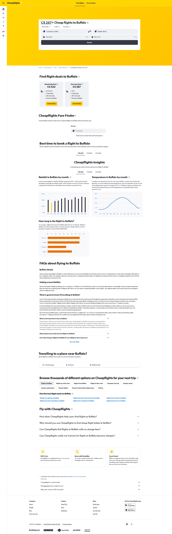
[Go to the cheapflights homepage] (14, 3)
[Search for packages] (3, 22)
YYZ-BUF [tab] (98, 153)
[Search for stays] (3, 13)
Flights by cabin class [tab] (63, 383)
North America (48, 67)
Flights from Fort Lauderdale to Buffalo (52, 401)
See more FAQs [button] (74, 342)
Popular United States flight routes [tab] (83, 388)
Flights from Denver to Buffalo (116, 401)
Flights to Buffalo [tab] (46, 383)
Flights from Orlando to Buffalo (116, 398)
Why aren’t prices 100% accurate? (52, 489)
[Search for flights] (3, 9)
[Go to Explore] (3, 26)
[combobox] (46, 27)
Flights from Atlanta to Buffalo (49, 398)
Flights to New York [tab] (96, 383)
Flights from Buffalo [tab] (80, 383)
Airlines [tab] (100, 388)
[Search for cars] (3, 18)
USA (55, 67)
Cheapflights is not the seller (50, 482)
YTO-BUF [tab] (80, 153)
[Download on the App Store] (130, 510)
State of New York (63, 67)
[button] (3, 3)
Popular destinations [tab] (47, 388)
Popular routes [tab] (127, 383)
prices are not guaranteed (79, 476)
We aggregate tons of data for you (52, 486)
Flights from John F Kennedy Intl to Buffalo (86, 398)
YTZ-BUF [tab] (89, 153)
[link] (51, 104)
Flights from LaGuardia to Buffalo (83, 401)
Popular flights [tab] (63, 388)
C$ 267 (46, 22)
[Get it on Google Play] (130, 505)
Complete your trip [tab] (113, 383)
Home (40, 67)
